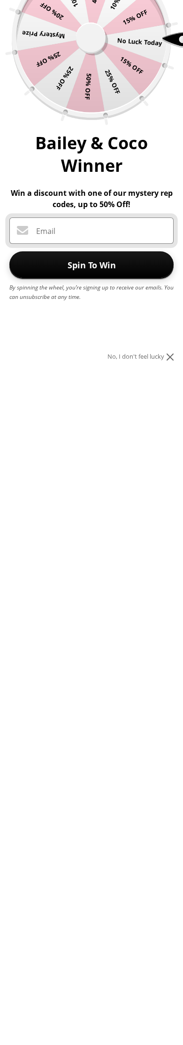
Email (45, 231)
